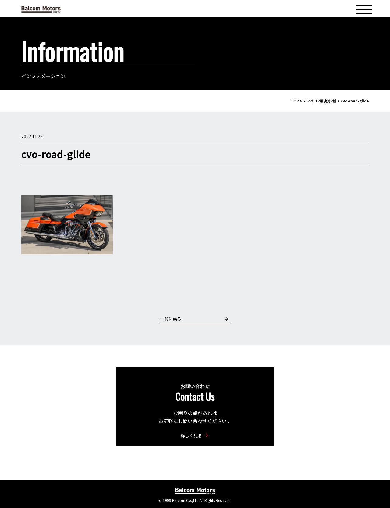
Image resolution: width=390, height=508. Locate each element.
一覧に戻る (170, 319)
